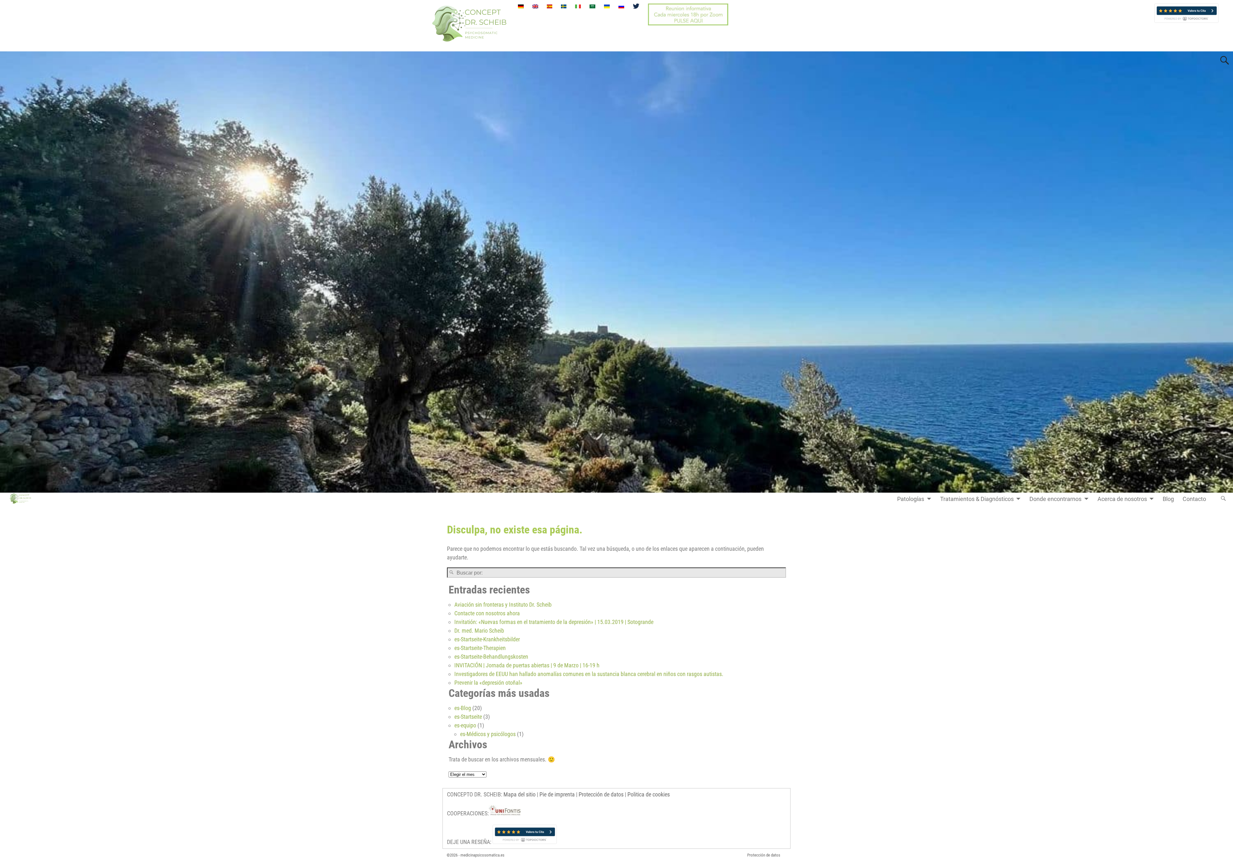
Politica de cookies (648, 794)
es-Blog (462, 708)
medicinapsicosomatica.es (482, 855)
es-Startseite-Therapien (480, 648)
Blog (1168, 499)
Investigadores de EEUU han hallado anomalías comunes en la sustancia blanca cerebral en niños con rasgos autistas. (588, 674)
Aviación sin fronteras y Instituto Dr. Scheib (503, 604)
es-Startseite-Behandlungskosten (491, 656)
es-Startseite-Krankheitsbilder (487, 639)
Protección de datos (601, 794)
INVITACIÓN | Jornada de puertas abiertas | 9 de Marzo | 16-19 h (526, 665)
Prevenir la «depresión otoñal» (488, 682)
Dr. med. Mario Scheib (479, 630)
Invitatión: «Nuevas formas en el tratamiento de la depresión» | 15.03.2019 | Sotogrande (553, 622)
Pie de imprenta (557, 794)
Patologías (910, 499)
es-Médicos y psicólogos (488, 734)
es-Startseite (468, 716)
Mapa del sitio (519, 794)
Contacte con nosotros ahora (487, 613)
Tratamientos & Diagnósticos (977, 499)
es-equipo (465, 725)
